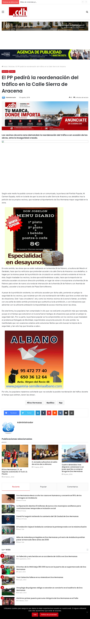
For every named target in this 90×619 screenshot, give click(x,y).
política (51, 403)
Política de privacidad (49, 614)
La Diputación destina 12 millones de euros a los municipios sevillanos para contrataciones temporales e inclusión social (48, 507)
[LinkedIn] (38, 413)
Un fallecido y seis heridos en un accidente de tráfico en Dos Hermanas (46, 556)
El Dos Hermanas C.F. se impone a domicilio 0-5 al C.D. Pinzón (15, 471)
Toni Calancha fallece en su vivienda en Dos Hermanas (39, 577)
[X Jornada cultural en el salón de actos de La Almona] (45, 452)
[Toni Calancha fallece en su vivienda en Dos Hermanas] (8, 580)
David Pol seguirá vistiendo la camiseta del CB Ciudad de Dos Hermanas (47, 516)
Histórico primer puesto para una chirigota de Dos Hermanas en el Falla (47, 598)
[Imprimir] (71, 413)
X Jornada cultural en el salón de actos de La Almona (44, 463)
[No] (87, 612)
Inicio (5, 66)
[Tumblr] (43, 413)
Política (12, 71)
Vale (35, 614)
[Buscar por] (87, 12)
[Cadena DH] (18, 12)
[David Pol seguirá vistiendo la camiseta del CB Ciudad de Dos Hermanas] (8, 519)
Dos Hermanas (35, 403)
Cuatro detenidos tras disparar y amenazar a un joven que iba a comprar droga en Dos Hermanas (73, 468)
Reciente (16, 487)
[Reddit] (54, 413)
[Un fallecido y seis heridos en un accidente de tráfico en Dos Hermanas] (8, 559)
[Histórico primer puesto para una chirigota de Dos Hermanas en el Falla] (8, 601)
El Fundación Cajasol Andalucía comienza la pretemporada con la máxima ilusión (51, 527)
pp (61, 403)
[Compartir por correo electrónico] (66, 413)
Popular (43, 487)
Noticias (12, 66)
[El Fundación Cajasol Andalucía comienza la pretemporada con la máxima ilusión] (8, 530)
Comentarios (72, 487)
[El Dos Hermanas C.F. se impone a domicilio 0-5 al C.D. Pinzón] (15, 456)
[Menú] (3, 12)
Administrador (11, 97)
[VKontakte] (60, 413)
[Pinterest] (49, 413)
